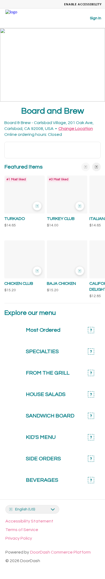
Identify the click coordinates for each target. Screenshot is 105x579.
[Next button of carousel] (96, 167)
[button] (23, 202)
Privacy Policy (18, 538)
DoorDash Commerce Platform (60, 552)
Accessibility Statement (29, 521)
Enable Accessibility (83, 4)
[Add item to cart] (37, 206)
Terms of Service (21, 530)
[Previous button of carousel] (85, 167)
